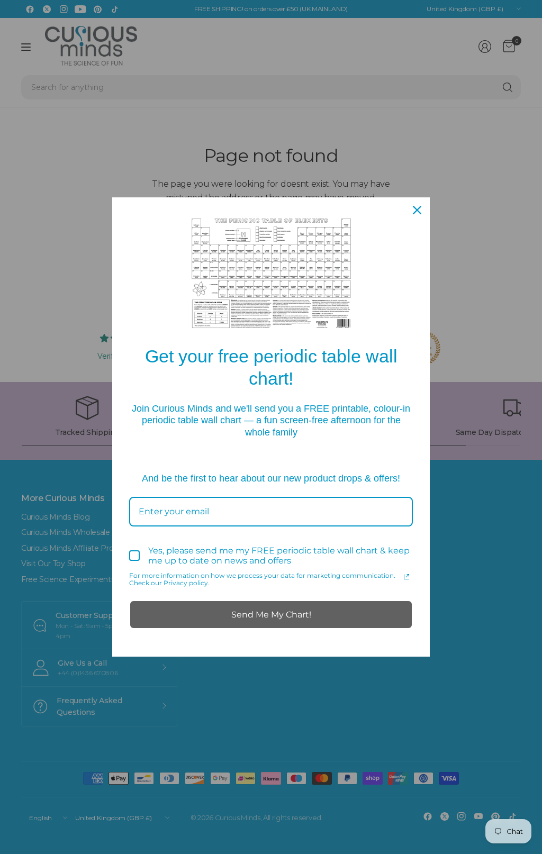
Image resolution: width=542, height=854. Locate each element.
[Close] (417, 210)
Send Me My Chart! (271, 615)
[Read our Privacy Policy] (406, 576)
